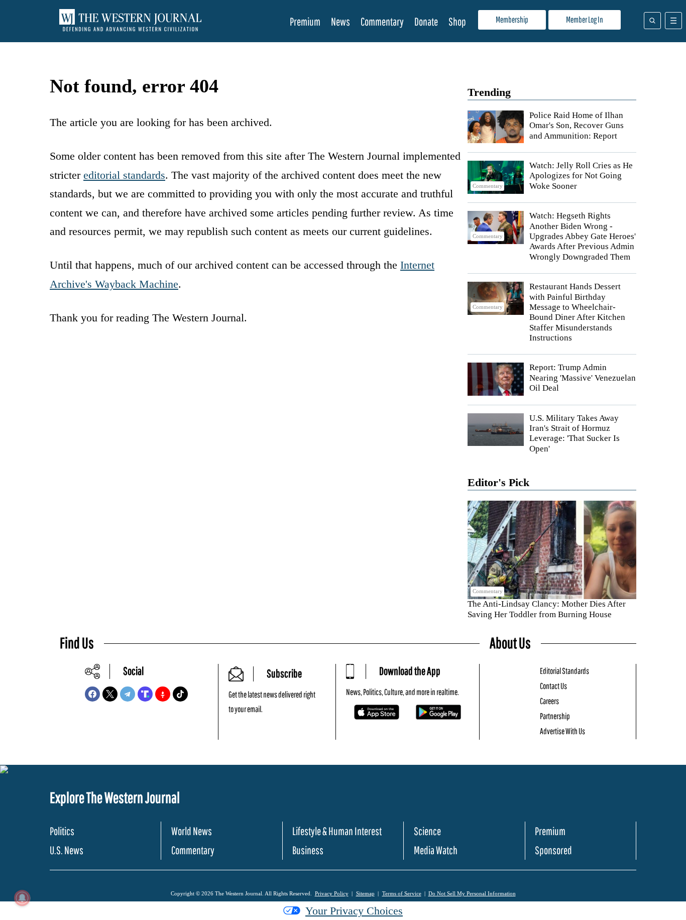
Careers (549, 701)
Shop (457, 21)
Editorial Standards (564, 670)
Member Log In (584, 19)
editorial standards (124, 175)
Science (427, 831)
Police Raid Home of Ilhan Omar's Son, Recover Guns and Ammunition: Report (576, 125)
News (340, 21)
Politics (62, 831)
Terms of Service (401, 893)
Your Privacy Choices (354, 910)
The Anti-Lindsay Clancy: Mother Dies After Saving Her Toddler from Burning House (547, 609)
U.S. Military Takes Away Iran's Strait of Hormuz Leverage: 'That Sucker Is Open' (574, 433)
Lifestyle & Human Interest (337, 831)
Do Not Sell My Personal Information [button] (472, 893)
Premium (305, 21)
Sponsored (553, 850)
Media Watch (436, 850)
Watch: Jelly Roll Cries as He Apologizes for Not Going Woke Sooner (581, 176)
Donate (426, 21)
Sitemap (365, 893)
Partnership (555, 716)
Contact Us (553, 686)
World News (191, 831)
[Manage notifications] (22, 898)
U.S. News (66, 850)
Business (307, 850)
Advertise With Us (562, 731)
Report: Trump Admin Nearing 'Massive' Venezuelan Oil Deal (582, 378)
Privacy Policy (332, 893)
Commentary (382, 21)
